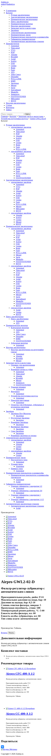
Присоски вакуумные (20, 400)
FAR (13, 63)
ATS (12, 72)
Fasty (13, 70)
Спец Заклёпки (17, 431)
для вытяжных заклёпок (21, 182)
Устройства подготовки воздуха (24, 396)
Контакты (10, 107)
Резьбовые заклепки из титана (23, 436)
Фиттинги (15, 391)
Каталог (9, 13)
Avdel (13, 59)
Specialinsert (16, 90)
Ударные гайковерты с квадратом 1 (26, 495)
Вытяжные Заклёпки (19, 427)
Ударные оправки (18, 387)
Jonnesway (15, 94)
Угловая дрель (17, 464)
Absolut (14, 55)
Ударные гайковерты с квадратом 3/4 (26, 491)
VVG (13, 50)
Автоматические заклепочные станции (27, 41)
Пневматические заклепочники (24, 19)
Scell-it (13, 61)
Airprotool (15, 46)
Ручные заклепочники (20, 15)
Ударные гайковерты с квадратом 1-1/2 (27, 499)
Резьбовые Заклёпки (19, 422)
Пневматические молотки (22, 24)
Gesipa (13, 66)
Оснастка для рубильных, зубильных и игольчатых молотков (27, 406)
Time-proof (15, 48)
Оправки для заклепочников (23, 365)
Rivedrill (14, 57)
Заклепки (15, 83)
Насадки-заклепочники (16, 103)
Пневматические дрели (21, 35)
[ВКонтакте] (2, 746)
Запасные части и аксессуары (23, 28)
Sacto (13, 88)
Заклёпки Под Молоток (21, 414)
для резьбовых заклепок (21, 151)
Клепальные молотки (20, 328)
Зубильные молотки (19, 343)
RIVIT (13, 101)
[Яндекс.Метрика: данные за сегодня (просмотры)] (9, 749)
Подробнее (31, 669)
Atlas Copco (16, 74)
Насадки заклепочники (20, 26)
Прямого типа (17, 469)
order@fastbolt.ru (8, 4)
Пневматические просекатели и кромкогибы (30, 37)
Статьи (9, 105)
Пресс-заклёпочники (19, 22)
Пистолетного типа (19, 460)
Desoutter (14, 77)
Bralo (13, 68)
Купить (4, 633)
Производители (12, 44)
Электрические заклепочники (23, 33)
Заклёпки (15, 30)
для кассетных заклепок (21, 308)
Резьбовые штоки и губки (22, 369)
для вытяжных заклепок (21, 127)
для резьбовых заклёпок (21, 213)
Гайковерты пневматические (23, 39)
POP (13, 52)
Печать (11, 633)
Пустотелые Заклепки (20, 418)
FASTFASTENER (18, 96)
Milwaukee (15, 99)
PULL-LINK (16, 79)
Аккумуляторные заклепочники (24, 17)
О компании (11, 11)
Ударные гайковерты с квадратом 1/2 (26, 486)
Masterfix (14, 92)
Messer (13, 85)
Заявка (9, 110)
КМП (13, 81)
